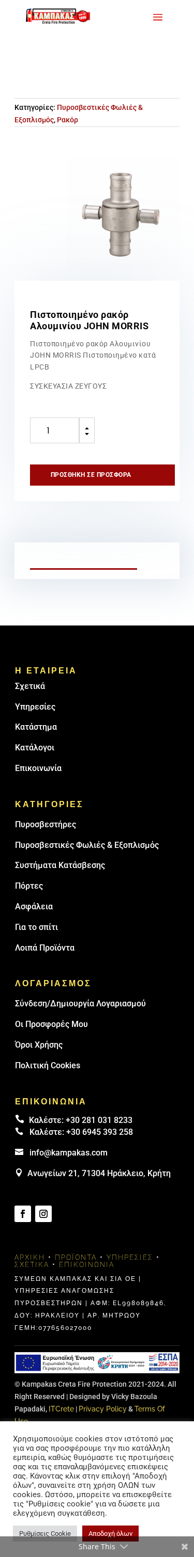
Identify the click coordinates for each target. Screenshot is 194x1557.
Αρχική (29, 1257)
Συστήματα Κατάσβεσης (60, 865)
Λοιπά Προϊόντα (44, 948)
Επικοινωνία (38, 768)
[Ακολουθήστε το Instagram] (43, 1214)
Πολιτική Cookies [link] (47, 1065)
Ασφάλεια (34, 906)
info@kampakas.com (68, 1153)
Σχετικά (30, 686)
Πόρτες (29, 886)
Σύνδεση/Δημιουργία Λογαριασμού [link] (80, 1003)
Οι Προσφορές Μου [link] (51, 1024)
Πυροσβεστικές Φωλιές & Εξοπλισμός (87, 845)
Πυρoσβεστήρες (45, 824)
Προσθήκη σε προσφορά (91, 474)
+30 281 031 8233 (99, 1120)
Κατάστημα (36, 727)
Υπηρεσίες (35, 707)
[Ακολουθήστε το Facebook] (22, 1214)
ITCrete (61, 1409)
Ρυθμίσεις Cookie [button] (45, 1533)
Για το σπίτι (36, 927)
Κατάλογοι (34, 747)
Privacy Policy (103, 1409)
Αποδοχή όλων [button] (110, 1533)
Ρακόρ (67, 120)
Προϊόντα (76, 1257)
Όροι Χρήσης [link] (39, 1045)
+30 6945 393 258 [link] (99, 1132)
